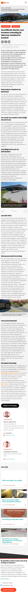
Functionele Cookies (7, 582)
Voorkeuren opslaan (8, 590)
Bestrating (8, 8)
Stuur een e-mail (9, 435)
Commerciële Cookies (8, 585)
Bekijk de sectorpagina (10, 405)
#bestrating (12, 485)
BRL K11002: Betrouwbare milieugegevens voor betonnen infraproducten (12, 540)
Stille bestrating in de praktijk (12, 480)
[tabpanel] (14, 195)
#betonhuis (11, 524)
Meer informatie (5, 579)
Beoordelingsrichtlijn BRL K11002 (12, 519)
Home (2, 8)
